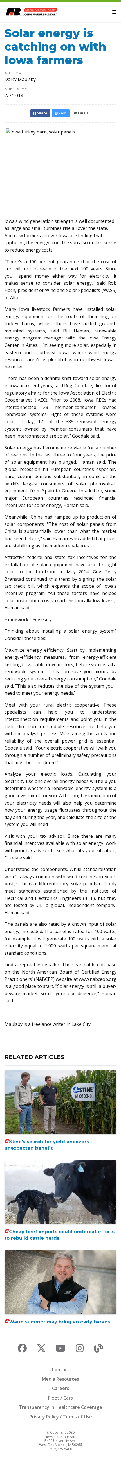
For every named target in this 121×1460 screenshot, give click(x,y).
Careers (60, 1388)
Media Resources (60, 1379)
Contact (61, 1369)
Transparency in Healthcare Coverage (60, 1407)
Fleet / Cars (60, 1398)
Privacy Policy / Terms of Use (60, 1417)
